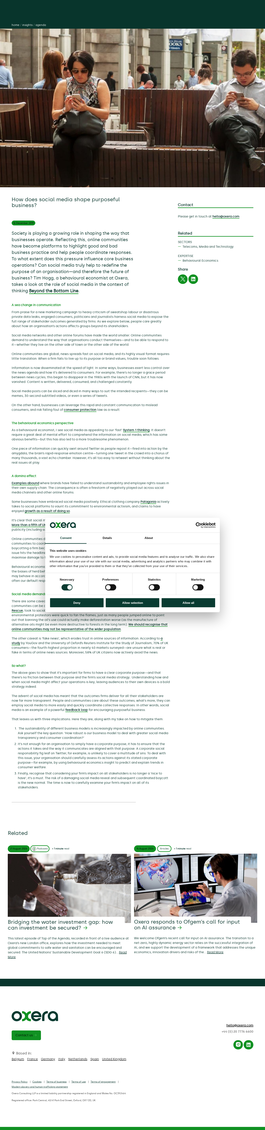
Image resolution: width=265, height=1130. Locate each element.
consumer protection (80, 410)
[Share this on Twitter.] (182, 280)
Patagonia (148, 502)
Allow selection (132, 602)
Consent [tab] (66, 538)
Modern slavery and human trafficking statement (40, 1086)
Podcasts (42, 848)
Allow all (188, 602)
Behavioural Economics (200, 260)
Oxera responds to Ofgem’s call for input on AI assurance (187, 925)
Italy (61, 1059)
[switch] (110, 587)
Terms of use (78, 1081)
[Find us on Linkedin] (248, 1046)
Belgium (18, 1059)
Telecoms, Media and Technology (208, 246)
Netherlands (77, 1059)
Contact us (24, 1035)
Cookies (37, 1081)
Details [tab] (107, 538)
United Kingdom (114, 1059)
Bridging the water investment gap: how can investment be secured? (60, 925)
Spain (94, 1059)
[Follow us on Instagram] (238, 1046)
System (129, 430)
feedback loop (76, 710)
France (32, 1059)
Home (15, 25)
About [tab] (149, 538)
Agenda (41, 25)
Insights (27, 25)
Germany (48, 1059)
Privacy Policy (20, 1081)
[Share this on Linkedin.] (193, 280)
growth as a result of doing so (47, 511)
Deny (76, 602)
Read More (215, 952)
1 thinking (142, 430)
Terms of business (56, 1081)
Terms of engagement (103, 1081)
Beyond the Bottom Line (53, 290)
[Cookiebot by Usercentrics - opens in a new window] (199, 525)
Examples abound (25, 483)
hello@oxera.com (225, 216)
